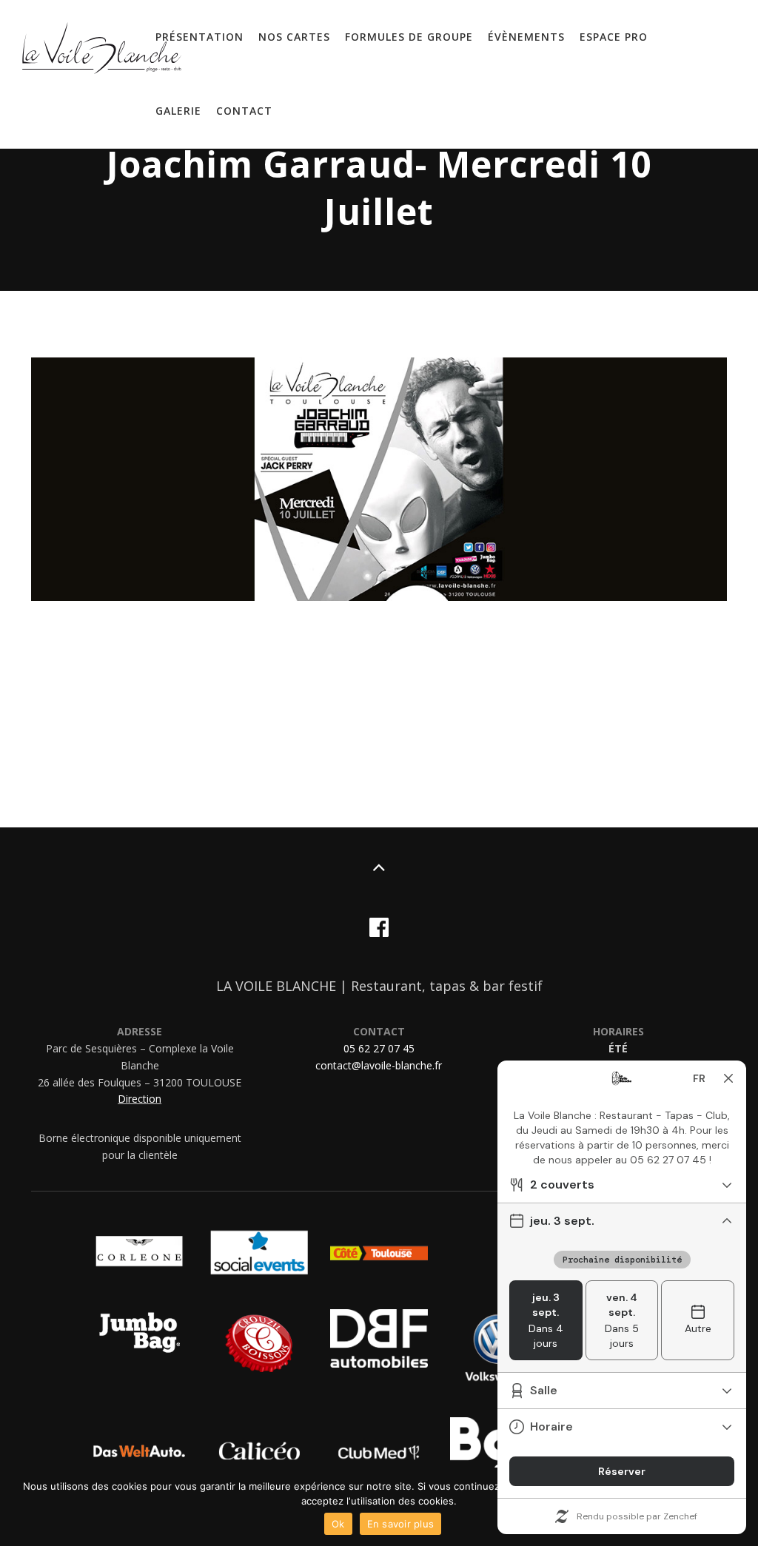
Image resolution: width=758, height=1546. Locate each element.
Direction (139, 1099)
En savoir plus (401, 1524)
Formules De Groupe (409, 37)
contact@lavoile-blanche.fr (378, 1065)
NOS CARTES (294, 37)
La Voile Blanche (101, 51)
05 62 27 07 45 (379, 1048)
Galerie (178, 111)
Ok (338, 1524)
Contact (244, 111)
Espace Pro (614, 37)
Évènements (526, 37)
